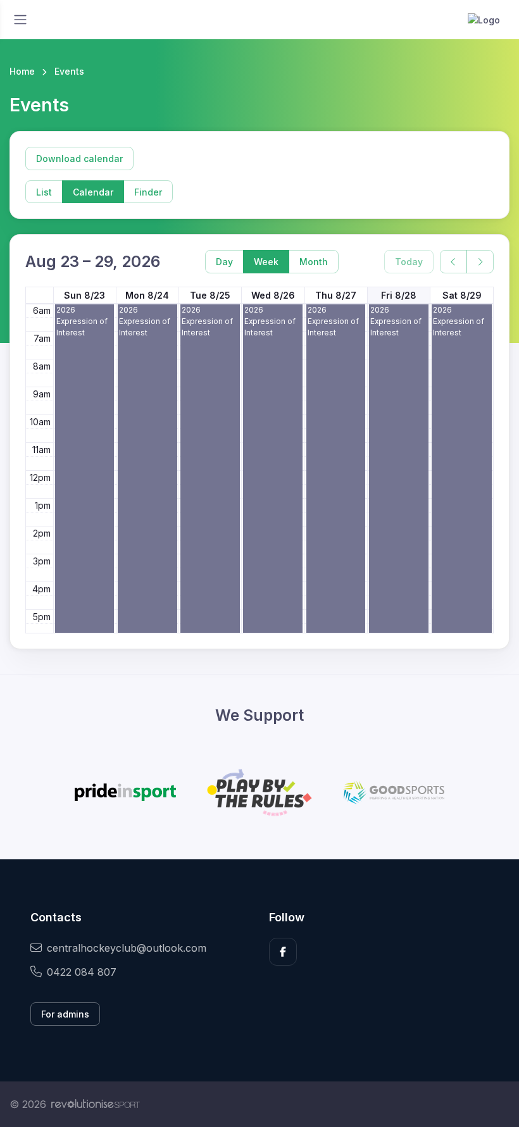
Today (409, 261)
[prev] (453, 261)
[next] (480, 261)
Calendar (93, 192)
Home (22, 71)
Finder (148, 192)
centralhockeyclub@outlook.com (126, 948)
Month (313, 261)
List (44, 192)
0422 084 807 (81, 972)
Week (266, 261)
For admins (65, 1014)
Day (224, 261)
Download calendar (79, 158)
